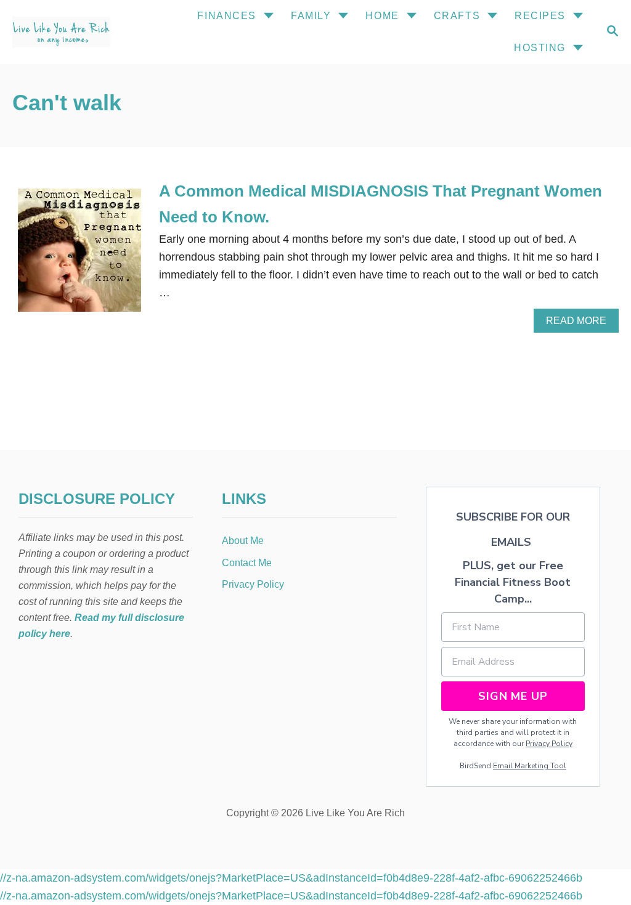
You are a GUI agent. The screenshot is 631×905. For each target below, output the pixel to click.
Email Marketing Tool (529, 766)
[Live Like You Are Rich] (73, 32)
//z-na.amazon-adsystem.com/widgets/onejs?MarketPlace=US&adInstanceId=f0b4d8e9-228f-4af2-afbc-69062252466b (291, 878)
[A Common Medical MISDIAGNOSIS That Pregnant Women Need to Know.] (79, 256)
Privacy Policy (549, 744)
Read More (580, 324)
